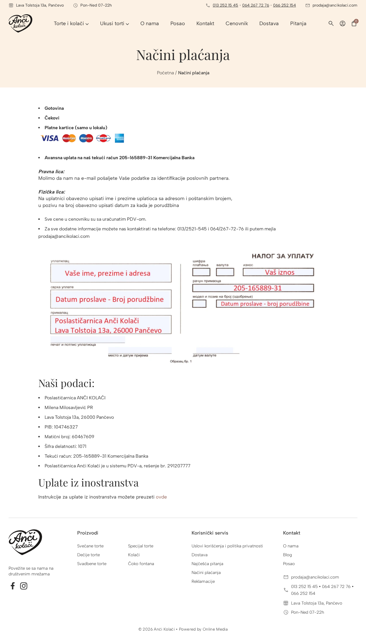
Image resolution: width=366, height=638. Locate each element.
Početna (165, 72)
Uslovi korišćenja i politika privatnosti (227, 546)
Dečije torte (88, 554)
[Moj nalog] (342, 23)
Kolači (134, 554)
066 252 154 (284, 5)
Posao (289, 563)
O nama (291, 546)
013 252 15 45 (225, 5)
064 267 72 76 (255, 5)
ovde (161, 497)
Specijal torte (140, 546)
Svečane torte (90, 546)
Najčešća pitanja (207, 563)
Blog (287, 554)
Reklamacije (203, 581)
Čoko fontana (141, 563)
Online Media (215, 629)
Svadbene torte (91, 563)
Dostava (200, 554)
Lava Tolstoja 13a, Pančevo (316, 603)
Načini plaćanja (206, 572)
